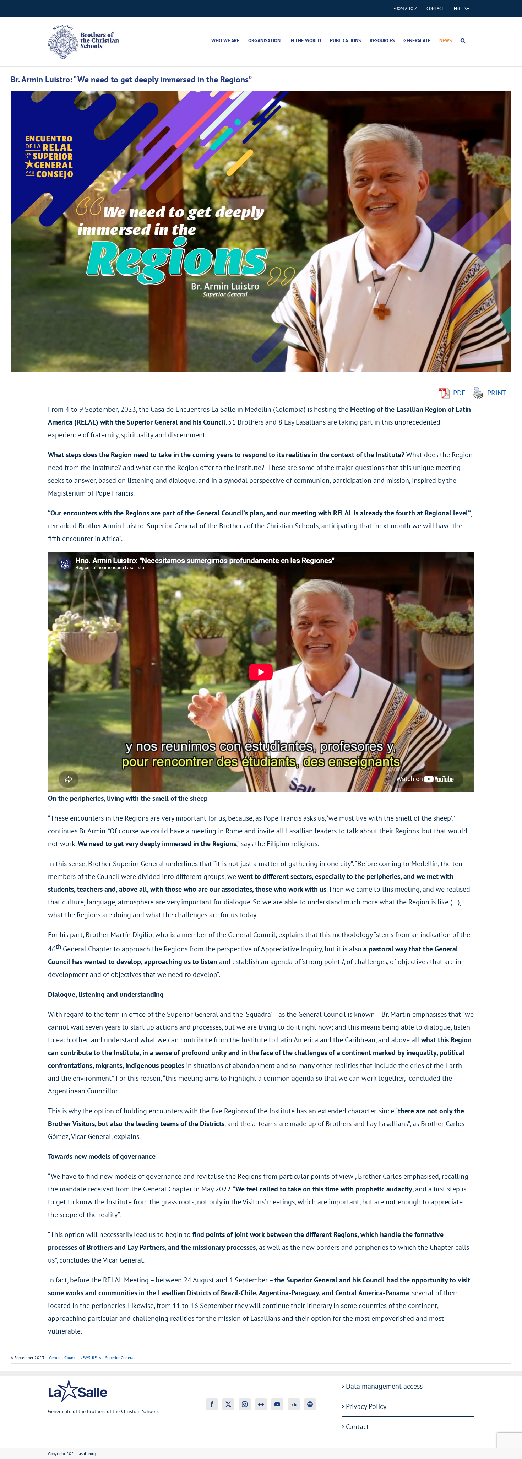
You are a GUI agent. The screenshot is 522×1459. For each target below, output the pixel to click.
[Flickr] (261, 1404)
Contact (357, 1426)
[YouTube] (277, 1404)
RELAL (97, 1357)
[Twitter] (228, 1404)
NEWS (85, 1357)
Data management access (384, 1386)
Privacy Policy (366, 1406)
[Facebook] (212, 1404)
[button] (463, 40)
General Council (63, 1357)
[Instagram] (245, 1404)
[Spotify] (310, 1404)
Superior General (120, 1357)
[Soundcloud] (294, 1404)
